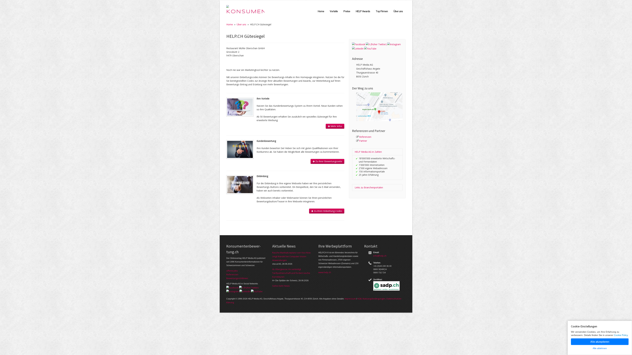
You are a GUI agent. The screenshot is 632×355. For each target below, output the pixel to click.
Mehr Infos (336, 126)
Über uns (398, 11)
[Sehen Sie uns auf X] (376, 44)
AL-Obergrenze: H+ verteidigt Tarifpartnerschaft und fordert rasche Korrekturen (291, 273)
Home (321, 11)
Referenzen (365, 136)
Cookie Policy (621, 335)
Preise (346, 11)
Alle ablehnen (600, 348)
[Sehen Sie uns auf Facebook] (358, 44)
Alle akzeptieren (599, 341)
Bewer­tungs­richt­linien (237, 278)
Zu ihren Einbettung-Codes (327, 211)
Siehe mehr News (281, 285)
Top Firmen (382, 11)
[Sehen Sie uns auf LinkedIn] (358, 48)
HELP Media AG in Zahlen (368, 151)
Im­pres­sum (350, 298)
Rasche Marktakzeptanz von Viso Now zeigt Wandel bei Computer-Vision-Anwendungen (291, 256)
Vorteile (334, 11)
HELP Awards (363, 11)
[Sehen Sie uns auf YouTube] (370, 48)
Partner (363, 140)
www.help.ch (324, 272)
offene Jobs (232, 270)
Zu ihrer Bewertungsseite (328, 161)
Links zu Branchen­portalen (369, 187)
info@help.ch (379, 255)
